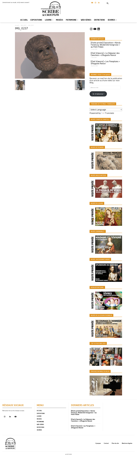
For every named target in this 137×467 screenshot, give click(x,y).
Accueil (17, 25)
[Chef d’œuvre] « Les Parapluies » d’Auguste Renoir (105, 62)
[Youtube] (15, 416)
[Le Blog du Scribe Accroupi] (51, 8)
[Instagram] (95, 2)
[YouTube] (92, 2)
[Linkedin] (98, 2)
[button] (107, 3)
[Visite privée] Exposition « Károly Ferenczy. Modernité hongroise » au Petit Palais (105, 45)
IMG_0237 (23, 25)
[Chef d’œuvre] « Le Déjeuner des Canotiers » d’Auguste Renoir (105, 54)
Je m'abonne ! (98, 94)
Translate (109, 113)
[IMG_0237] (50, 78)
